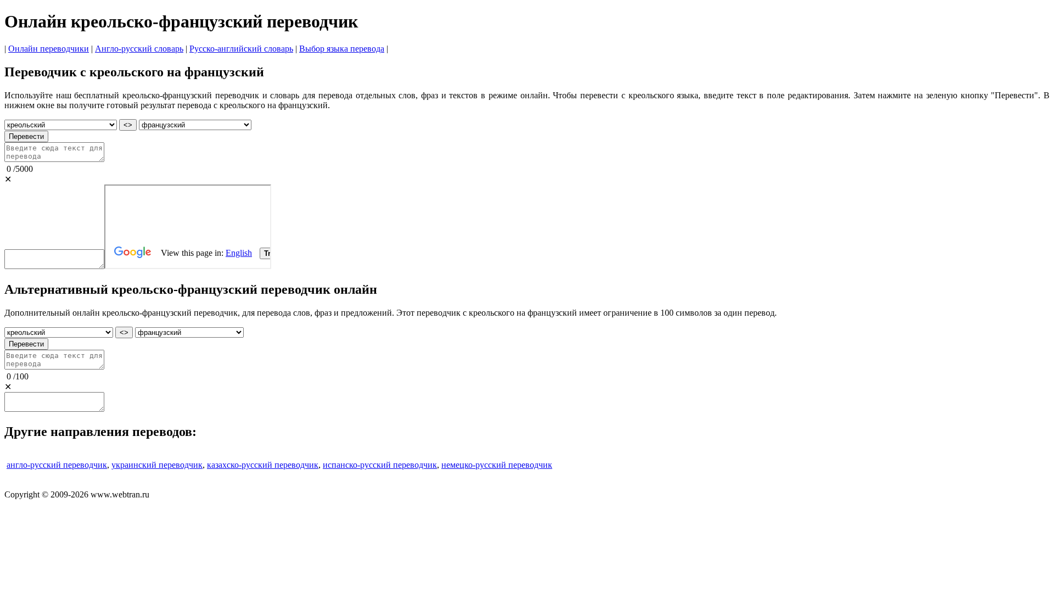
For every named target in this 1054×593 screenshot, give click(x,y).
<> (128, 125)
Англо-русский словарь (139, 48)
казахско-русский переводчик (262, 464)
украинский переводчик (157, 464)
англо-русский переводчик (57, 464)
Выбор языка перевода (341, 48)
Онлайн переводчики (48, 48)
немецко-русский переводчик (496, 464)
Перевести (26, 136)
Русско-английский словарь (241, 48)
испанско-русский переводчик (380, 464)
